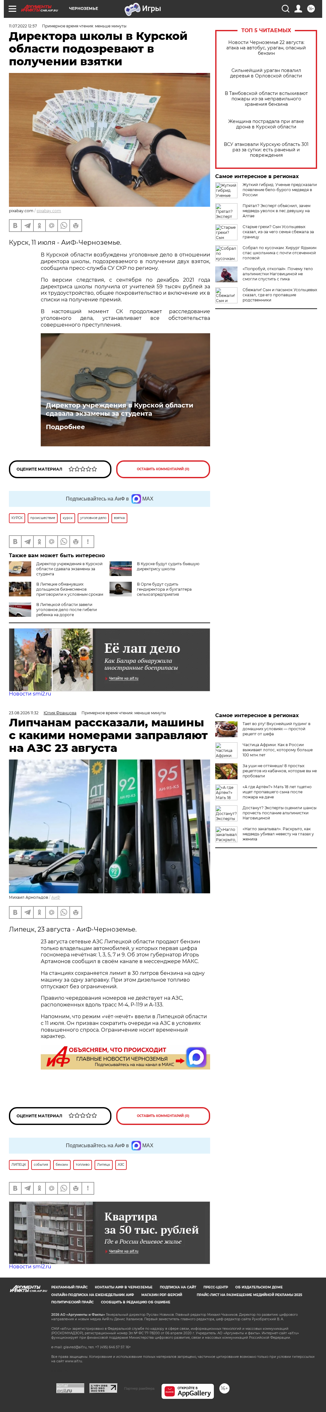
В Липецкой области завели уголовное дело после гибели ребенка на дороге (66, 609)
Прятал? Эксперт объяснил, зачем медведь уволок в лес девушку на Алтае (276, 210)
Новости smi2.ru (30, 694)
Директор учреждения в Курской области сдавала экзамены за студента (119, 409)
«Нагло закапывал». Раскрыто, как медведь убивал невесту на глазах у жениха (278, 833)
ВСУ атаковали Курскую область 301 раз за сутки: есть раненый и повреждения (266, 150)
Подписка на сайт (178, 1287)
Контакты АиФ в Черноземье (123, 1287)
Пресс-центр (215, 1287)
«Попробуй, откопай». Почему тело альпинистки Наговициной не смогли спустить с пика (278, 273)
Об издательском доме (259, 1287)
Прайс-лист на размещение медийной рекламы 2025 (249, 1295)
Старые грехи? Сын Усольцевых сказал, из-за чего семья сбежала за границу (278, 231)
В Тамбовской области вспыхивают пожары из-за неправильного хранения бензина (266, 99)
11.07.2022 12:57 (23, 26)
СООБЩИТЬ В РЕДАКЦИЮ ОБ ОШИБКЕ (135, 1302)
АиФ (55, 897)
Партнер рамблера (139, 1388)
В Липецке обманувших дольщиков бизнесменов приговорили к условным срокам (69, 589)
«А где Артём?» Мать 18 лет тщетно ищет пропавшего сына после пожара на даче (277, 791)
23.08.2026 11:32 (24, 712)
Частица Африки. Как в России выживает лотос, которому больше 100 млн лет (278, 749)
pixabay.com (49, 210)
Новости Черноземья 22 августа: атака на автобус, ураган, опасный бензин (266, 48)
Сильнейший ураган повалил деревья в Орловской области (266, 73)
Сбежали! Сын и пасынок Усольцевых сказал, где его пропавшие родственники (280, 294)
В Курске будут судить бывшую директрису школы (168, 566)
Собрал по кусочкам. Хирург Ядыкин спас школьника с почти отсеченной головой (279, 252)
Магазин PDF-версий (161, 1295)
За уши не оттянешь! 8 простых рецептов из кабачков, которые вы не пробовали (280, 770)
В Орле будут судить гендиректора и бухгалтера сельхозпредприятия (164, 589)
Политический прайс (72, 1302)
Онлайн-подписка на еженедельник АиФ (92, 1295)
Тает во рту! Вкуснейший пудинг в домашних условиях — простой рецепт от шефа (276, 728)
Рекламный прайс (69, 1287)
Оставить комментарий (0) (163, 469)
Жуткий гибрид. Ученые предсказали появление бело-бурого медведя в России (280, 189)
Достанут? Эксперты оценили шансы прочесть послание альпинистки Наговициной (279, 812)
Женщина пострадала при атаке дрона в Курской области (266, 124)
